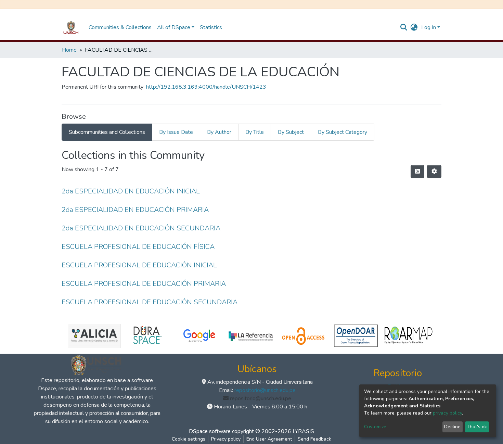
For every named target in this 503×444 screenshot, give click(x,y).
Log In (428, 27)
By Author (219, 132)
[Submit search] (404, 27)
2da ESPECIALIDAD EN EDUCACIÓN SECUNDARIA (141, 228)
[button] (414, 27)
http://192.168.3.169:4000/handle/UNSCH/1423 (206, 87)
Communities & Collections (120, 27)
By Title (254, 132)
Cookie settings (188, 439)
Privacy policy (226, 439)
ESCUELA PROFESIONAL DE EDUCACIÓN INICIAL (139, 265)
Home (69, 50)
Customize (375, 426)
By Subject (291, 132)
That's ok (477, 426)
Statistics (211, 27)
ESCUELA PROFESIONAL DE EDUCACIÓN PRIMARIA (144, 283)
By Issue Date (176, 132)
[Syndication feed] (417, 171)
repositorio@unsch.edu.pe (265, 390)
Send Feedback (314, 439)
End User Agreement (269, 439)
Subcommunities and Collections (107, 132)
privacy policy (447, 413)
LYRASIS (303, 431)
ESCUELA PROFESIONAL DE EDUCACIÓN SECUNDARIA (149, 302)
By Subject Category (342, 132)
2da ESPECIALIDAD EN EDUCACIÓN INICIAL (131, 191)
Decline (452, 426)
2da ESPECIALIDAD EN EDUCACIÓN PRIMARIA (135, 209)
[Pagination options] (434, 171)
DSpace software (210, 431)
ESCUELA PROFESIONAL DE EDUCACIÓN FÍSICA (138, 246)
